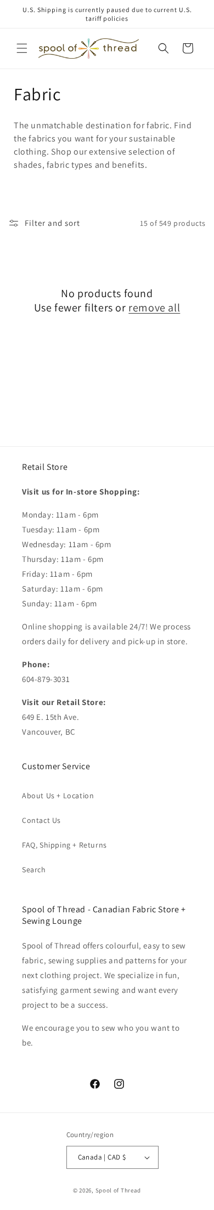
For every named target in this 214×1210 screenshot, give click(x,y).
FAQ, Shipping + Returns (64, 845)
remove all (154, 307)
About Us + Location (58, 795)
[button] (22, 48)
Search (34, 869)
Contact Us (41, 820)
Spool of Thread (118, 1190)
